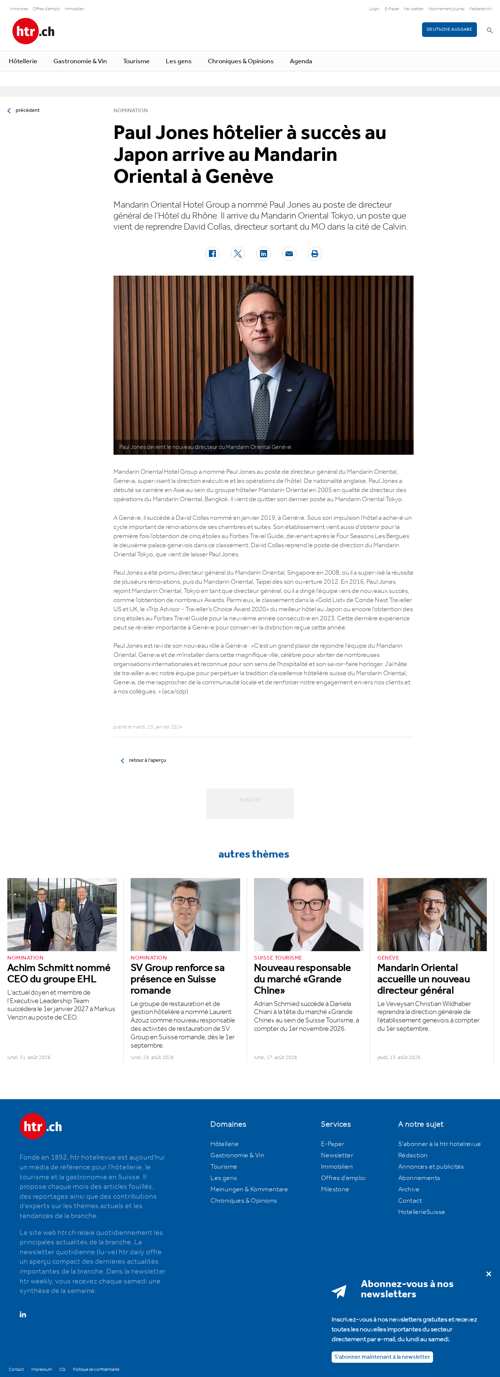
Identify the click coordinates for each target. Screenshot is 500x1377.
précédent (28, 110)
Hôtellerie (23, 61)
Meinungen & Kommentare (249, 1189)
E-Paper (392, 8)
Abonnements (419, 1178)
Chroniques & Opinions (241, 61)
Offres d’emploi (343, 1178)
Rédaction (413, 1155)
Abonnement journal (446, 8)
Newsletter (413, 8)
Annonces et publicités (431, 1167)
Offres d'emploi (46, 8)
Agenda (301, 61)
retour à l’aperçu (147, 760)
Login (374, 8)
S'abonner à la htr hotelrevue (439, 1144)
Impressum (41, 1369)
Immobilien (74, 8)
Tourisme (136, 61)
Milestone (335, 1189)
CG (62, 1369)
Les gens (179, 61)
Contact (410, 1201)
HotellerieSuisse (421, 1212)
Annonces (19, 8)
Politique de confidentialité (96, 1369)
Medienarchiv (481, 8)
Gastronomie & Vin (80, 61)
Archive (409, 1189)
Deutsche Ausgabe (449, 29)
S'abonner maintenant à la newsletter (382, 1356)
